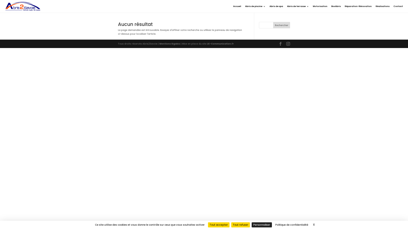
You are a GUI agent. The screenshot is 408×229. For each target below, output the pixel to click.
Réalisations (383, 6)
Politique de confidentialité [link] (291, 225)
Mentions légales (169, 43)
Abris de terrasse (296, 6)
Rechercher (281, 25)
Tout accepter (219, 225)
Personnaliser (261, 225)
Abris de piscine (253, 6)
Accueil (237, 6)
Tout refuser (240, 225)
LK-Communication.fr (220, 43)
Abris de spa (276, 6)
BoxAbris (336, 6)
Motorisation (320, 6)
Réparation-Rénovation (358, 6)
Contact (398, 6)
